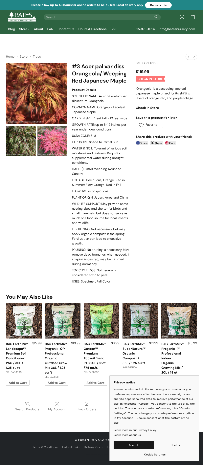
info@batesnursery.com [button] (177, 29)
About (38, 29)
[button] (158, 5)
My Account (57, 409)
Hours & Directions (92, 29)
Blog (11, 29)
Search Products (27, 409)
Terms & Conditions (45, 447)
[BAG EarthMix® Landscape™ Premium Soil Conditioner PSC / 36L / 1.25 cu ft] (24, 321)
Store (23, 29)
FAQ (50, 29)
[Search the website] (156, 17)
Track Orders (86, 409)
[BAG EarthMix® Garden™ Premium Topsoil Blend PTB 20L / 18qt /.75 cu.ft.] (101, 321)
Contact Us (65, 29)
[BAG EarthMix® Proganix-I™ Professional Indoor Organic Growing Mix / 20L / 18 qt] (179, 321)
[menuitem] (188, 57)
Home (10, 56)
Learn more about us (127, 434)
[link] (155, 453)
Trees (37, 56)
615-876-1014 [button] (144, 29)
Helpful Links (71, 447)
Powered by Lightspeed (101, 454)
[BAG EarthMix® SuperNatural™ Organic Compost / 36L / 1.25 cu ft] (140, 321)
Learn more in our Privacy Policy (135, 430)
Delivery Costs (93, 447)
